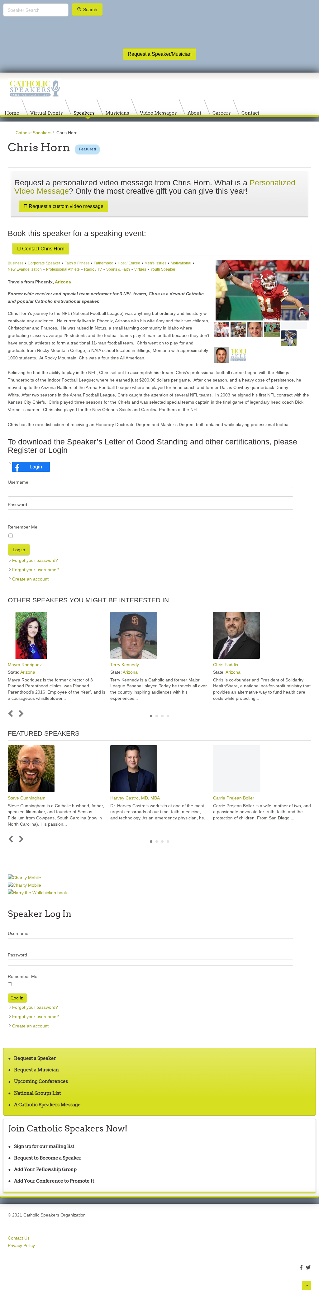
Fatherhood (103, 263)
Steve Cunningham (26, 797)
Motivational (181, 263)
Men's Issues (155, 263)
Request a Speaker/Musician (160, 54)
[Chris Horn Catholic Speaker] (262, 290)
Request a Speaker (35, 1058)
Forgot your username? (35, 569)
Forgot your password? (35, 560)
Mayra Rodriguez (25, 664)
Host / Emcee (129, 263)
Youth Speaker (162, 269)
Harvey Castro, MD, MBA (135, 797)
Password (17, 504)
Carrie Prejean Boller (233, 797)
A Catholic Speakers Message (47, 1104)
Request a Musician (36, 1070)
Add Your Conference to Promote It (54, 1181)
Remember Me (22, 526)
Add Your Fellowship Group (45, 1169)
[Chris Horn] (238, 329)
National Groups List (37, 1093)
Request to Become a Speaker (47, 1158)
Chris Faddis (225, 664)
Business (15, 263)
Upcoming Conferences (41, 1081)
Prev (12, 713)
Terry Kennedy (124, 664)
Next (20, 713)
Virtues (140, 269)
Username (18, 482)
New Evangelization (25, 269)
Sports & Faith (118, 269)
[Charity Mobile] (24, 877)
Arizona (63, 281)
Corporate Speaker (44, 263)
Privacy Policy (21, 1245)
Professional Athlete (63, 269)
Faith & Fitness (76, 263)
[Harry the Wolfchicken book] (37, 892)
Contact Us (19, 1237)
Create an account (30, 578)
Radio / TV (93, 269)
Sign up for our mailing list (44, 1146)
